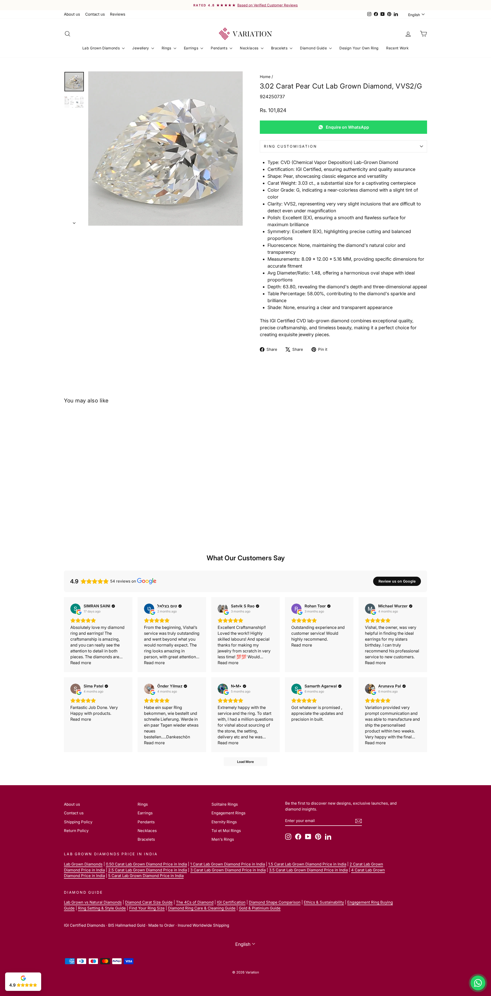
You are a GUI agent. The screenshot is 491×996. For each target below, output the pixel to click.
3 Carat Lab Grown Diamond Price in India (228, 870)
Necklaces (250, 48)
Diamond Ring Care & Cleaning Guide (202, 908)
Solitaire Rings (224, 804)
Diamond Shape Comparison (274, 902)
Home (265, 76)
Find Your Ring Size (147, 908)
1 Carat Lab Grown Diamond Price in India (227, 864)
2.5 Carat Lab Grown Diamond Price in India (147, 870)
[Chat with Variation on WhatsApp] (478, 983)
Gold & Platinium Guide (260, 908)
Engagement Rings (228, 813)
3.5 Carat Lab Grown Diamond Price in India (308, 870)
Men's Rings (222, 839)
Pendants (219, 48)
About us (72, 14)
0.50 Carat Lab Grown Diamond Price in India (146, 864)
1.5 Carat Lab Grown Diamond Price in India (307, 864)
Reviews (117, 14)
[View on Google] (75, 609)
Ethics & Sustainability (324, 902)
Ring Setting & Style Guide (102, 908)
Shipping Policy (78, 821)
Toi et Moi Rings (226, 830)
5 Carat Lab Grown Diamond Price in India (146, 875)
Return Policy (76, 830)
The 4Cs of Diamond (195, 902)
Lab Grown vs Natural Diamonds (93, 902)
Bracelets (280, 48)
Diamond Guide (314, 48)
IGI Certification (231, 902)
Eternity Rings (224, 821)
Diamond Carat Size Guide (149, 902)
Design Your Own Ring (358, 48)
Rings (167, 48)
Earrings (191, 48)
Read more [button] (80, 662)
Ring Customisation (290, 146)
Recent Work (397, 48)
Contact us (95, 14)
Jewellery (141, 48)
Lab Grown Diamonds (101, 48)
